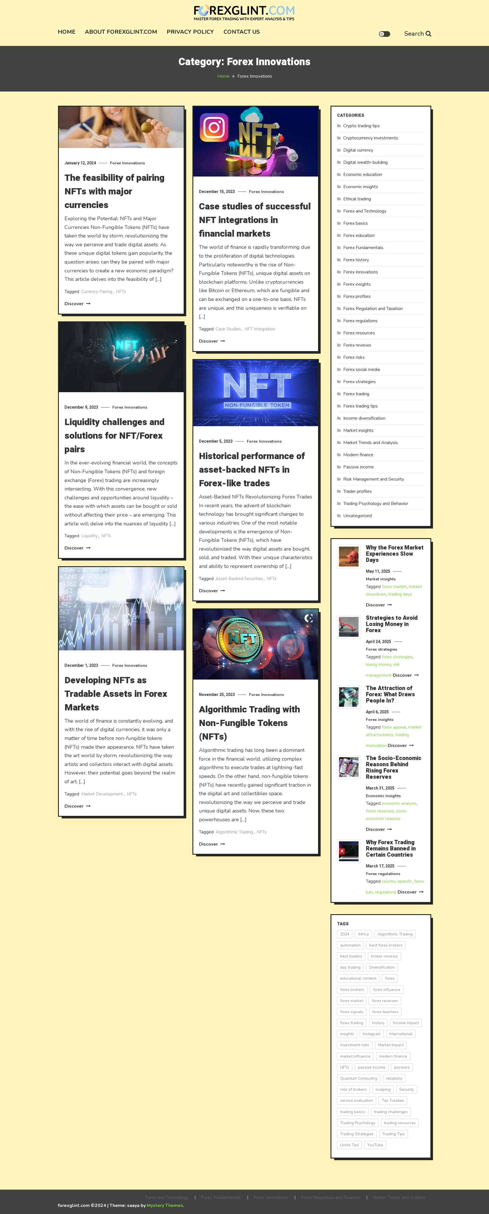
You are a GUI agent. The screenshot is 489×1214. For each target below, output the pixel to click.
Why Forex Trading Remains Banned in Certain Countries (391, 848)
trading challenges (391, 1112)
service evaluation (356, 1100)
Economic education (362, 174)
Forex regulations (360, 321)
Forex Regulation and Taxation (373, 308)
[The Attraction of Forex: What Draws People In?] (349, 697)
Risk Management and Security (373, 479)
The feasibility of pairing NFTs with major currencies (114, 191)
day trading (350, 967)
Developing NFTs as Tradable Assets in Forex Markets (116, 694)
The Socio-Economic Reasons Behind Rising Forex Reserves (393, 767)
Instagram (372, 1034)
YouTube (375, 1145)
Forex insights (357, 284)
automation (350, 945)
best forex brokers (385, 945)
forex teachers (385, 1012)
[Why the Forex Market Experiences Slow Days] (349, 556)
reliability (394, 1078)
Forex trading (356, 394)
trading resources (400, 1123)
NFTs (121, 291)
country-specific (397, 881)
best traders (351, 956)
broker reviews (384, 956)
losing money (378, 664)
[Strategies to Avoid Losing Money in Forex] (349, 627)
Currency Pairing (96, 291)
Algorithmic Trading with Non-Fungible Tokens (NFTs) (249, 723)
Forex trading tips (360, 406)
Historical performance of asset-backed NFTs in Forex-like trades (252, 469)
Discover (75, 304)
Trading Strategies (357, 1134)
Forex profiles (357, 296)
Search (414, 33)
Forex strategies (359, 382)
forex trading (351, 1023)
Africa (363, 934)
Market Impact (391, 1045)
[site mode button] (384, 34)
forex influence (386, 989)
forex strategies (397, 657)
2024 (344, 934)
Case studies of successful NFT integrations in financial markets (255, 220)
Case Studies (228, 329)
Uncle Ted (349, 1145)
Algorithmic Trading (234, 832)
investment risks (354, 1045)
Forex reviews (357, 345)
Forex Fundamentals (363, 248)
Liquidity (89, 536)
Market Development (102, 794)
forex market (394, 586)
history (378, 1023)
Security (406, 1089)
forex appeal (394, 727)
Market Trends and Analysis (370, 443)
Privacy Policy (190, 32)
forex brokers (352, 989)
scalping (383, 1089)
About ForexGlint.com (121, 32)
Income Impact (406, 1023)
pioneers (402, 1067)
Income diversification (364, 418)
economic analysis (399, 803)
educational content (358, 978)
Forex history (356, 260)
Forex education (359, 235)
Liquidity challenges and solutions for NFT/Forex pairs (114, 435)
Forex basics (355, 223)
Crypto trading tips (361, 126)
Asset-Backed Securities (239, 578)
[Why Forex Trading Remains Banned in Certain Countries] (349, 851)
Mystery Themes (165, 1205)
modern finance (393, 1056)
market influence (355, 1056)
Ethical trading (357, 199)
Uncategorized (357, 516)
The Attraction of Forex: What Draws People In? (390, 694)
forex (389, 978)
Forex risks (354, 357)
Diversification (382, 967)
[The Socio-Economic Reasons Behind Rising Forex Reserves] (349, 767)
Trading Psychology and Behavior (375, 503)
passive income (371, 1067)
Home (66, 32)
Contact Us (242, 32)
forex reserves (380, 811)
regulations (385, 892)
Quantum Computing (358, 1078)
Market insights (358, 430)
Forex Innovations (127, 163)
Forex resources (359, 333)
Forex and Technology (364, 211)
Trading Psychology (357, 1123)
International (400, 1034)
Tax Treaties (393, 1100)
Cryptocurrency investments (370, 138)
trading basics (352, 1112)
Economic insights (360, 187)
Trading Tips (393, 1134)
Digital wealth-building (365, 162)
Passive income (358, 467)
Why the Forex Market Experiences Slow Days (395, 554)
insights (347, 1034)
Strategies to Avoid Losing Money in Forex (392, 624)
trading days (400, 594)
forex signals (351, 1012)
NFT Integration (259, 329)
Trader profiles (357, 491)
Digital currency (358, 150)
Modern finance (358, 455)
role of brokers (353, 1089)
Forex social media (361, 369)
